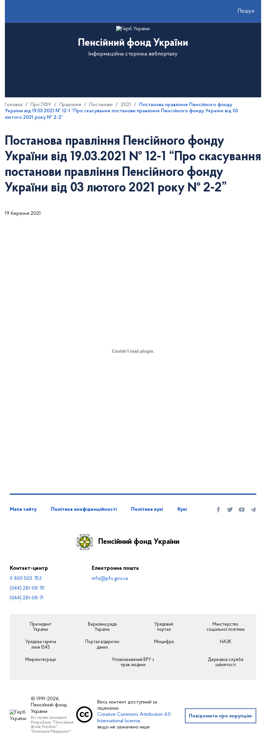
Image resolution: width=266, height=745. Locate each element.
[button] (240, 11)
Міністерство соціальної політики (226, 627)
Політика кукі (147, 509)
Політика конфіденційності (84, 509)
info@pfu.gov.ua (110, 578)
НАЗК (225, 642)
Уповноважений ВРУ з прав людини (133, 663)
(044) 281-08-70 (27, 588)
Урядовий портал (163, 627)
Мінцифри (164, 642)
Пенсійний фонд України (138, 542)
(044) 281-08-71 (26, 598)
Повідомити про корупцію (220, 716)
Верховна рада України (102, 627)
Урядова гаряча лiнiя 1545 (40, 645)
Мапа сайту (23, 509)
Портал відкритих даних (102, 645)
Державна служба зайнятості (225, 663)
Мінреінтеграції (40, 660)
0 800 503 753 (26, 578)
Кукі (182, 509)
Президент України (40, 627)
